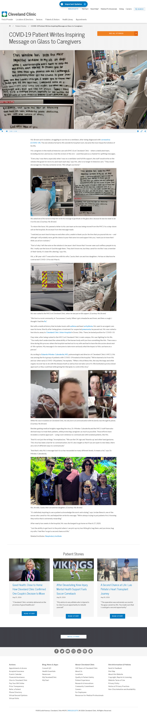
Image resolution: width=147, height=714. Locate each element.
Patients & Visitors (52, 19)
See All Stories (116, 33)
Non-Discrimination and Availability (122, 689)
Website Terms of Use (116, 680)
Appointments (81, 19)
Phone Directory (15, 692)
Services (39, 19)
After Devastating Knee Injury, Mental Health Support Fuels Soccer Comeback (72, 589)
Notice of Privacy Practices (118, 686)
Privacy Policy (113, 683)
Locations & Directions (24, 19)
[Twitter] (62, 651)
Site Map (111, 671)
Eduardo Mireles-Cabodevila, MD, (54, 354)
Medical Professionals (109, 9)
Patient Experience (82, 680)
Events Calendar (15, 674)
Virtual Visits (14, 698)
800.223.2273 (73, 9)
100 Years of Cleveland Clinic (86, 668)
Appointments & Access (18, 668)
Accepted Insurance (16, 671)
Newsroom (46, 674)
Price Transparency (16, 686)
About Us (78, 671)
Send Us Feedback (115, 668)
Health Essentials (48, 671)
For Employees (80, 692)
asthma (73, 326)
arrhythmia (88, 326)
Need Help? (94, 9)
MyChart (85, 9)
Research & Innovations (84, 683)
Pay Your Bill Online (16, 683)
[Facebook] (56, 651)
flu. (45, 321)
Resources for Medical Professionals (89, 695)
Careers (129, 9)
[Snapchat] (90, 651)
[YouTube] (68, 651)
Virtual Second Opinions (18, 695)
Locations (79, 674)
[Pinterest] (85, 651)
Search (140, 9)
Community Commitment (84, 686)
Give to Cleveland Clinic (18, 680)
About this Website (115, 674)
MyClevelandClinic (49, 677)
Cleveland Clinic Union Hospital (58, 332)
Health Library (67, 19)
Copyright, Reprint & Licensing (120, 677)
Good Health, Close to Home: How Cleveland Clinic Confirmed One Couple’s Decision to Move (29, 589)
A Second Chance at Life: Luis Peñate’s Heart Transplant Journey (116, 589)
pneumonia (86, 329)
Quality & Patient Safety (84, 677)
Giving (121, 9)
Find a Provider (7, 19)
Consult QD (46, 668)
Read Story (29, 614)
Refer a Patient (15, 689)
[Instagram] (73, 651)
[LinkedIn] (79, 651)
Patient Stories (21, 26)
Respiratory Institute (53, 536)
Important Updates (73, 4)
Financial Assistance (17, 677)
